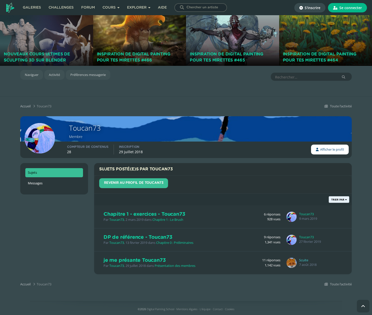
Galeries (32, 7)
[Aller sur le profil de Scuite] (291, 263)
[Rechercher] (343, 77)
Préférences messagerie (88, 74)
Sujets (32, 172)
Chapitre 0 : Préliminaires (174, 242)
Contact (218, 309)
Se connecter (350, 7)
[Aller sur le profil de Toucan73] (291, 217)
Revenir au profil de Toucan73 (133, 183)
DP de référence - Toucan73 (138, 237)
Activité (54, 74)
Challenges (61, 7)
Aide (162, 7)
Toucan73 (116, 219)
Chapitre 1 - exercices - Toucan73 (144, 214)
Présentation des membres (175, 265)
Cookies (229, 309)
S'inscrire (312, 7)
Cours (109, 7)
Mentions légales (186, 309)
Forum (88, 7)
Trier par (338, 199)
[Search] (182, 7)
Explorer (137, 7)
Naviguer (31, 74)
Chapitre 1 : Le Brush (167, 219)
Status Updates (320, 77)
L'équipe (205, 309)
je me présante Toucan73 (135, 260)
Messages (35, 183)
